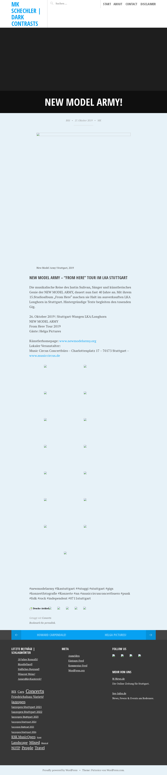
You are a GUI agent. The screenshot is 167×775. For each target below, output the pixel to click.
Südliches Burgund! (28, 669)
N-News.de (118, 678)
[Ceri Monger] (63, 431)
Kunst (39, 737)
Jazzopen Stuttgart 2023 (24, 716)
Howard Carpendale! (51, 635)
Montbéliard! (25, 664)
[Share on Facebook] (53, 611)
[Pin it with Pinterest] (70, 611)
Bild (68, 120)
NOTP (15, 748)
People (27, 747)
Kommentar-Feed (77, 665)
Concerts (46, 617)
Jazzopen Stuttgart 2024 (23, 721)
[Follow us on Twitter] (116, 658)
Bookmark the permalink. (42, 622)
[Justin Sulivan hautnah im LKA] (103, 458)
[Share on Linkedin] (79, 611)
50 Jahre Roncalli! (28, 659)
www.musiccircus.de (44, 355)
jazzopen (18, 701)
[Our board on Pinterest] (125, 658)
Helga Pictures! (115, 635)
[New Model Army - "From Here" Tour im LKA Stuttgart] (63, 378)
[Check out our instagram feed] (142, 658)
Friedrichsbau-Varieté (27, 696)
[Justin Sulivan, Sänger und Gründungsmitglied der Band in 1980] (63, 405)
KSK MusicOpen (23, 737)
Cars (21, 692)
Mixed (34, 742)
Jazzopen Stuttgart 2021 (26, 707)
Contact (131, 4)
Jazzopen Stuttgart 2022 (26, 712)
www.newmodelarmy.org (77, 341)
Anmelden (74, 655)
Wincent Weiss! (26, 674)
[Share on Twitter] (61, 611)
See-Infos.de (119, 693)
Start (107, 4)
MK (99, 120)
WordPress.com (115, 770)
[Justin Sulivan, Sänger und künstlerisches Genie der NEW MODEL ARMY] (103, 378)
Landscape (19, 742)
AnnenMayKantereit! (29, 678)
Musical (44, 743)
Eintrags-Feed (76, 660)
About (118, 4)
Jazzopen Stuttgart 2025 (22, 727)
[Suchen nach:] (67, 3)
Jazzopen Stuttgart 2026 (23, 732)
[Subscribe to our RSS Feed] (133, 658)
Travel (40, 747)
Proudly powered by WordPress (60, 770)
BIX (13, 692)
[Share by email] (87, 611)
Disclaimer (148, 4)
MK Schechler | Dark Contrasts (26, 14)
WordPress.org (76, 670)
